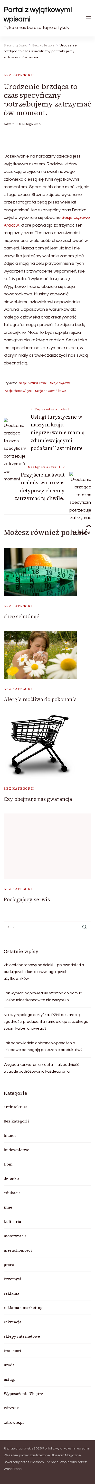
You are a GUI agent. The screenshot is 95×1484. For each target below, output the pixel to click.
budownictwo (16, 1149)
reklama (11, 1293)
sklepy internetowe (22, 1336)
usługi (10, 1379)
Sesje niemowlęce (18, 391)
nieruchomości (18, 1250)
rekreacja (12, 1322)
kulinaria (12, 1221)
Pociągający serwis (27, 899)
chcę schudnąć (21, 616)
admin (9, 124)
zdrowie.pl (14, 1422)
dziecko (11, 1178)
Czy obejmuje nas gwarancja (38, 799)
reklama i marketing (23, 1307)
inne (8, 1207)
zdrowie (11, 1408)
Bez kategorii (19, 75)
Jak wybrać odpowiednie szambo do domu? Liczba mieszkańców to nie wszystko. (43, 996)
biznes (10, 1135)
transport (12, 1350)
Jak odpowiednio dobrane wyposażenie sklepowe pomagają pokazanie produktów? (43, 1046)
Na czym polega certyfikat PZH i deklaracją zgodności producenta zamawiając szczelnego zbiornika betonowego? (46, 1021)
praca (9, 1264)
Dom (8, 1164)
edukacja (12, 1192)
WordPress (12, 1469)
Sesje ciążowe (60, 383)
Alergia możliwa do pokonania (40, 699)
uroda (9, 1365)
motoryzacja (15, 1235)
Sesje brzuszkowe (33, 383)
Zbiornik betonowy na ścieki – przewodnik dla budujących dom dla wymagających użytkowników (44, 971)
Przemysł (12, 1278)
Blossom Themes (44, 1462)
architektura (16, 1106)
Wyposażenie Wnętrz (23, 1393)
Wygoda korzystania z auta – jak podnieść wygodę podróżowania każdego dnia (41, 1068)
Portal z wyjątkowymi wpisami (38, 14)
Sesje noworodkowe (50, 391)
